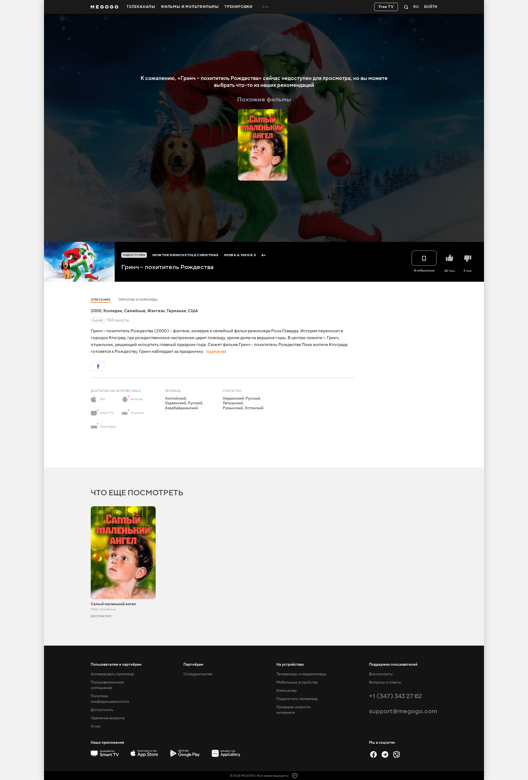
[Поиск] (406, 6)
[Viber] (396, 754)
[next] (387, 99)
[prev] (376, 99)
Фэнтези (156, 311)
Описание (100, 300)
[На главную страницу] (104, 7)
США (193, 311)
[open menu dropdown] (265, 7)
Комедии (112, 311)
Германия (176, 311)
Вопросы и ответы (385, 682)
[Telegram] (385, 754)
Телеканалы (141, 6)
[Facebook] (373, 754)
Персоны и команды (138, 300)
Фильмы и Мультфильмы (190, 6)
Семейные (134, 311)
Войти (430, 7)
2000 (96, 311)
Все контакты (381, 674)
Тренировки (238, 6)
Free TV (386, 6)
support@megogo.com (403, 711)
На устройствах (290, 664)
